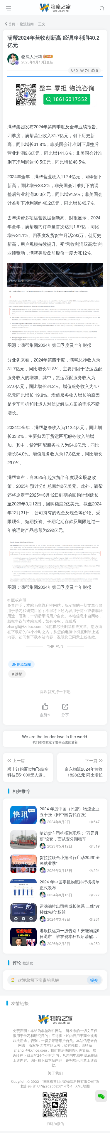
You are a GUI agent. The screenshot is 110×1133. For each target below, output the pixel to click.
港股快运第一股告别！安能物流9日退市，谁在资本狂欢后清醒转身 (69, 936)
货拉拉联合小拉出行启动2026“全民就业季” (70, 860)
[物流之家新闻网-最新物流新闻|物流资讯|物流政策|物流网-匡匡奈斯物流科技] (55, 7)
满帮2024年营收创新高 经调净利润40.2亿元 (53, 41)
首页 (11, 23)
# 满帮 (17, 673)
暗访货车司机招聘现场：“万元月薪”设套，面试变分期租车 (69, 836)
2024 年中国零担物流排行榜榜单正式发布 (69, 884)
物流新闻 (27, 23)
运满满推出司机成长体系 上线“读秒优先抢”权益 (70, 909)
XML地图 (82, 1086)
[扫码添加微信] (101, 1096)
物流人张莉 (31, 56)
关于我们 (55, 1073)
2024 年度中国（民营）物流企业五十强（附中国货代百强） (69, 811)
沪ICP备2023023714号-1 (53, 1086)
